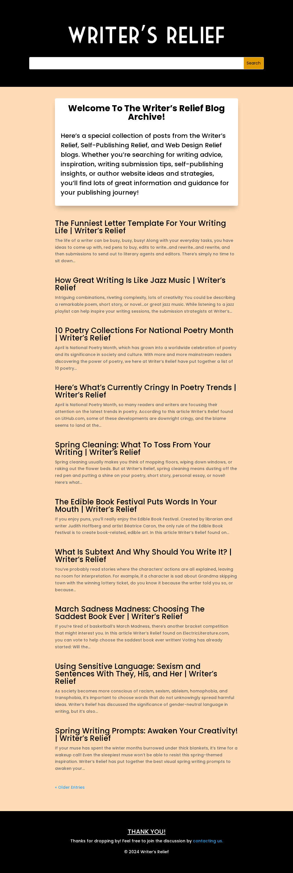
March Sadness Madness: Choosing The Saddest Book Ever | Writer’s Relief (130, 613)
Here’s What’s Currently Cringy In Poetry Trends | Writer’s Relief (145, 391)
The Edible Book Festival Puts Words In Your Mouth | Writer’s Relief (136, 505)
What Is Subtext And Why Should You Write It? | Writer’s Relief (143, 556)
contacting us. (208, 841)
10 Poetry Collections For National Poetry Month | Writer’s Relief (144, 334)
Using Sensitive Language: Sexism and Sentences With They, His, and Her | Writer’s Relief (136, 673)
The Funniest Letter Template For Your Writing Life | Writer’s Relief (140, 227)
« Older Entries (70, 787)
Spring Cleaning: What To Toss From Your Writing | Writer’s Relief (133, 448)
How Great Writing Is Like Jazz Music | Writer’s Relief (140, 284)
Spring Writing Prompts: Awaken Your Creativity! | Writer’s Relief (146, 734)
